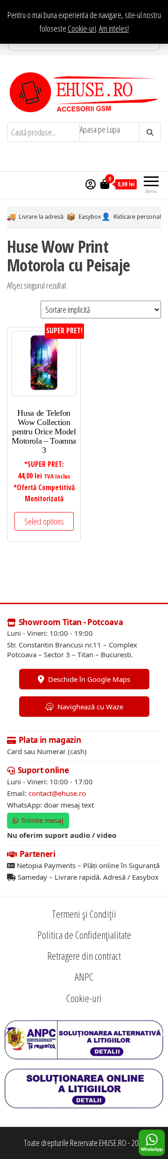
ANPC (84, 977)
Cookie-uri (82, 28)
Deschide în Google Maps (89, 679)
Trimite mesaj (42, 820)
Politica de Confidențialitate (84, 935)
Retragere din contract (84, 956)
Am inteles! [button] (114, 28)
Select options (44, 521)
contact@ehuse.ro (57, 793)
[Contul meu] (90, 184)
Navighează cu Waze (90, 706)
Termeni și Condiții (84, 914)
